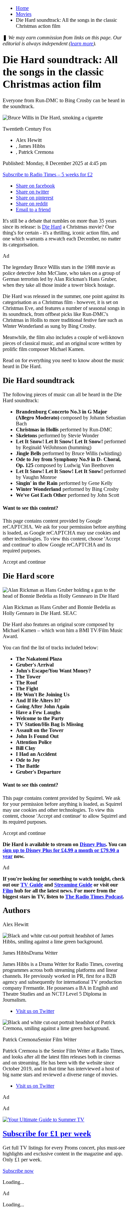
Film (8, 890)
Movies (23, 14)
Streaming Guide (73, 885)
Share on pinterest (34, 197)
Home (22, 8)
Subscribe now (18, 1171)
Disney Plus (93, 844)
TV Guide (32, 885)
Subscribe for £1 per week (47, 1133)
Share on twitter (32, 192)
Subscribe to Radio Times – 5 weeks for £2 (48, 174)
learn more (81, 43)
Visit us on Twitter (35, 1011)
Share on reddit (32, 203)
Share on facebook (35, 186)
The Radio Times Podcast (94, 896)
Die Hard (52, 227)
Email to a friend (33, 209)
